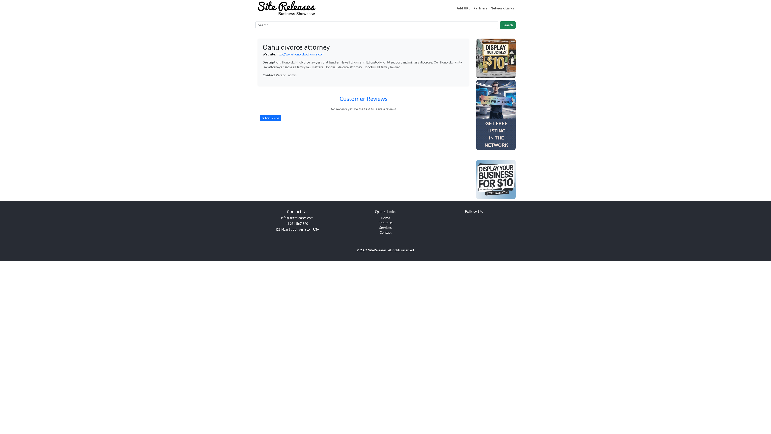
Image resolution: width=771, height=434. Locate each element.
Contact (386, 232)
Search (508, 25)
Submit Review (270, 118)
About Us (385, 223)
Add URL (463, 8)
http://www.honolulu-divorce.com (300, 54)
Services (385, 227)
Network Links (502, 8)
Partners (480, 8)
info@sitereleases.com (297, 218)
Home (385, 218)
